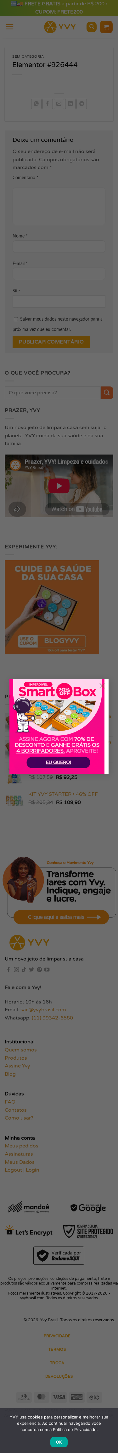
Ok (59, 1442)
